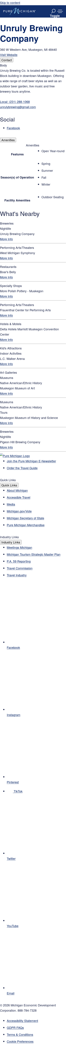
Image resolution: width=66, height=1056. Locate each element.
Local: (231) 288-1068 (15, 101)
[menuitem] (36, 1041)
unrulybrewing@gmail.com (18, 107)
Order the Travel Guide (22, 468)
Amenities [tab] (8, 140)
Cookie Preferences (20, 1041)
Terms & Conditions (20, 1034)
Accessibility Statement (22, 1020)
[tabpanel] (33, 97)
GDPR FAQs (15, 1027)
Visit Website (8, 54)
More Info (6, 239)
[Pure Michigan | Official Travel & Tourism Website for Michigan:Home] (19, 11)
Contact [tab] (6, 60)
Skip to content (10, 2)
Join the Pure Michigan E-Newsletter (31, 461)
